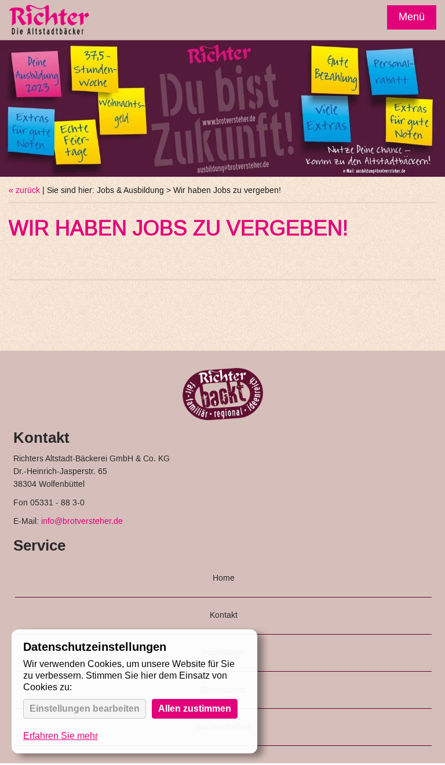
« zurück (24, 190)
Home (224, 578)
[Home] (49, 21)
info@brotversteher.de (82, 521)
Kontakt (224, 615)
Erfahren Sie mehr (60, 736)
